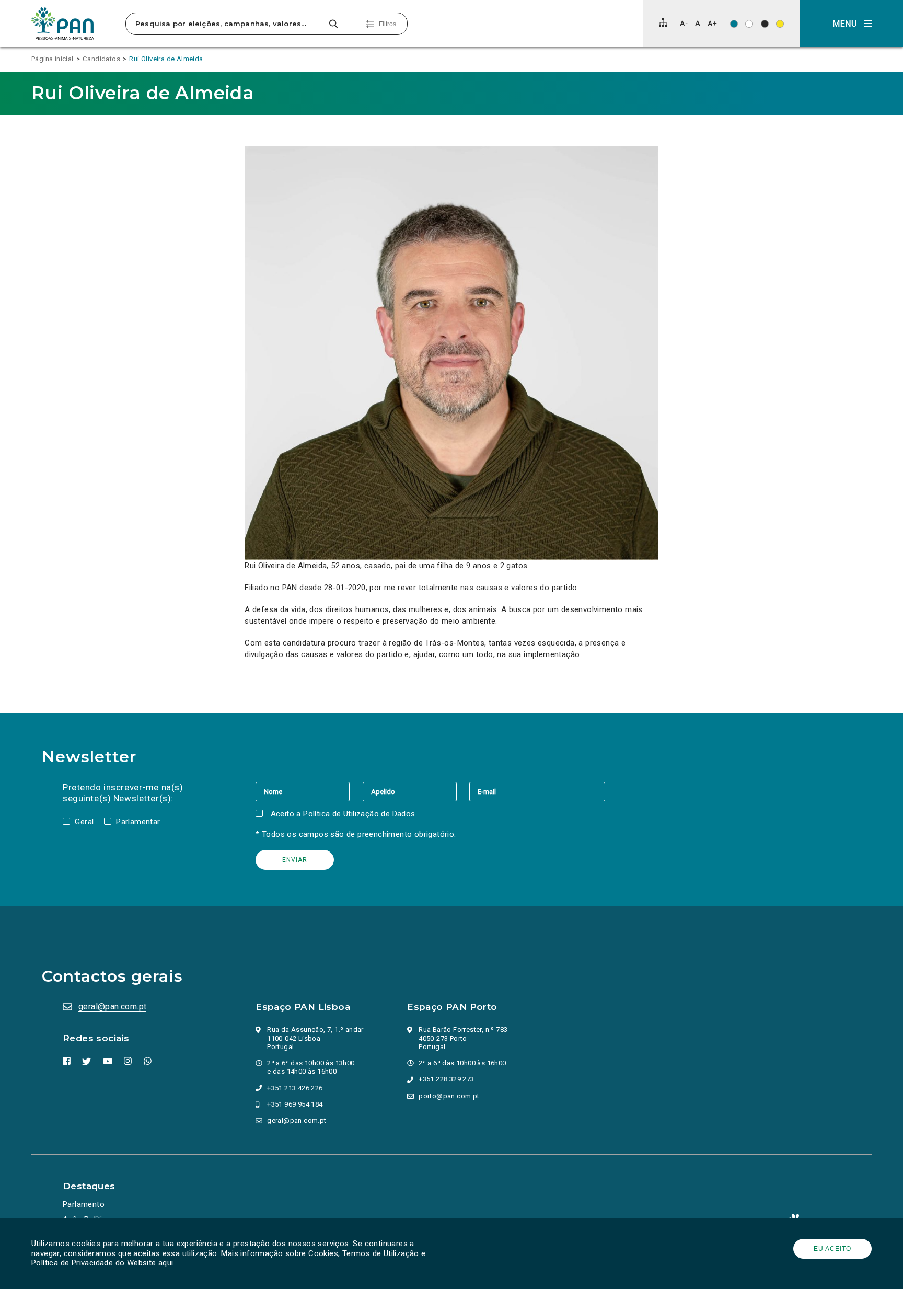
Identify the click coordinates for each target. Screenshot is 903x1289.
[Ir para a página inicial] (62, 23)
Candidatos (101, 59)
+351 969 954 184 (294, 1104)
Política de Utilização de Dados (359, 814)
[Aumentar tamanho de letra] (712, 23)
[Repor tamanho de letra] (697, 23)
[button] (851, 23)
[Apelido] (416, 791)
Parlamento (84, 1204)
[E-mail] (537, 791)
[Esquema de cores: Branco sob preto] (765, 24)
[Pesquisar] (333, 23)
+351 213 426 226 (294, 1088)
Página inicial (52, 59)
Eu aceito (832, 1248)
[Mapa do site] (663, 22)
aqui (165, 1263)
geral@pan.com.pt (112, 1006)
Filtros (387, 24)
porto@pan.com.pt (449, 1096)
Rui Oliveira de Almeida (166, 59)
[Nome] (309, 791)
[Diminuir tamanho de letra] (684, 23)
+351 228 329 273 (446, 1079)
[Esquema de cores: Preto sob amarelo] (780, 24)
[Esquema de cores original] (734, 24)
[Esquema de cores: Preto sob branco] (749, 24)
